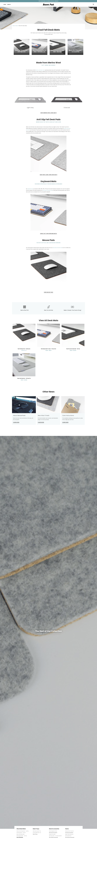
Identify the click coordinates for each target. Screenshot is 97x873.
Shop (5, 4)
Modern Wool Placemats (69, 834)
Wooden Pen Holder (52, 834)
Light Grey (30, 108)
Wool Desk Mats (21, 829)
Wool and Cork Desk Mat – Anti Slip (22, 831)
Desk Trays (36, 829)
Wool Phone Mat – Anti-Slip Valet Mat (55, 835)
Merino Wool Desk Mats (21, 834)
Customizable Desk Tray (37, 832)
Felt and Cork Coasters (69, 832)
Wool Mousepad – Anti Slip (21, 832)
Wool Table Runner (68, 835)
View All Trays (35, 834)
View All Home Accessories (69, 837)
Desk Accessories (54, 829)
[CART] (93, 4)
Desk (17, 25)
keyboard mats (30, 188)
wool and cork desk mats (47, 190)
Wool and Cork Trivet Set (69, 831)
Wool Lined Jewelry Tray (37, 831)
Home (14, 25)
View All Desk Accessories (53, 837)
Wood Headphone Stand (53, 831)
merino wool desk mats (40, 70)
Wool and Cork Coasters (53, 832)
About (9, 4)
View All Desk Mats (20, 837)
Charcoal (67, 108)
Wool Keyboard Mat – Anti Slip (22, 835)
